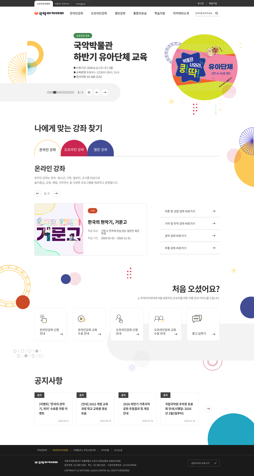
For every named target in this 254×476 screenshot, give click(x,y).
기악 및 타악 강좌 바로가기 (180, 223)
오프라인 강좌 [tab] (74, 149)
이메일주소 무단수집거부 (84, 450)
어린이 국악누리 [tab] (62, 3)
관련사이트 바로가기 (200, 463)
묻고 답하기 (199, 333)
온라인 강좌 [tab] (47, 149)
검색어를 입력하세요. (204, 13)
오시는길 (118, 450)
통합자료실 (140, 13)
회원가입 (213, 3)
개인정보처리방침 (60, 450)
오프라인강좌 (99, 13)
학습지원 (160, 13)
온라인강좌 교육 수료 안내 (87, 331)
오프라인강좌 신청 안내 (127, 331)
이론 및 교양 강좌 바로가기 (180, 211)
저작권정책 (42, 450)
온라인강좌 (76, 13)
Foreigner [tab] (80, 3)
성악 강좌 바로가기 (175, 236)
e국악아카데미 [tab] (43, 3)
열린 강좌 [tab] (100, 149)
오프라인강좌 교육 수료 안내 (165, 331)
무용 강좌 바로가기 (175, 248)
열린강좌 (120, 13)
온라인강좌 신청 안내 (49, 331)
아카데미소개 (181, 13)
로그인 (201, 3)
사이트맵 (105, 450)
